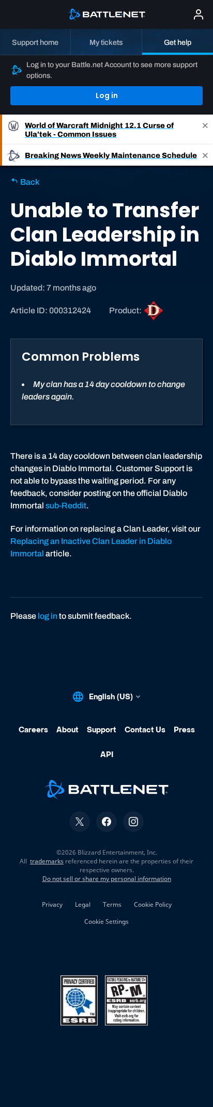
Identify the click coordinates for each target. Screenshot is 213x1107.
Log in (107, 95)
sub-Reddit (65, 505)
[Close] (205, 130)
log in (47, 616)
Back (29, 182)
